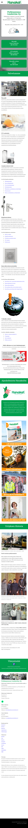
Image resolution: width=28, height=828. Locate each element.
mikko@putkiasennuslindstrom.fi (12, 709)
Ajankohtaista (4, 730)
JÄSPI (2, 748)
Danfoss (2, 739)
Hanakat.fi (3, 724)
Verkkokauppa (4, 731)
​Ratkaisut (3, 728)
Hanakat (2, 736)
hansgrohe (3, 741)
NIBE (2, 751)
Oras (2, 738)
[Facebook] (2, 701)
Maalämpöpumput (8, 181)
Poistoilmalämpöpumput (9, 185)
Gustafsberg (3, 743)
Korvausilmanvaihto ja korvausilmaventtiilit (13, 287)
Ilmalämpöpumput (8, 187)
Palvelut (2, 726)
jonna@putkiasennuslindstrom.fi (12, 718)
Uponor (2, 745)
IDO (2, 746)
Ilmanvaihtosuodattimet (9, 285)
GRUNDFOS (3, 750)
